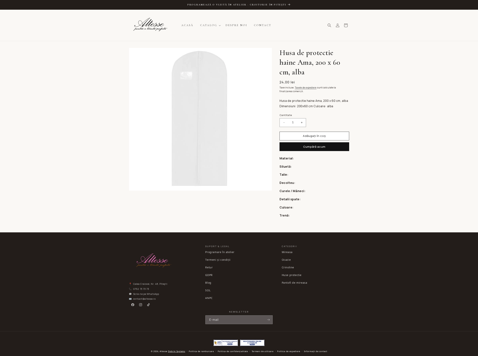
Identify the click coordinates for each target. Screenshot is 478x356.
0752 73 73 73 (141, 289)
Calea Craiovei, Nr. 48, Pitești (150, 284)
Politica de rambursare (201, 351)
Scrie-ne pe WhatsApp (146, 294)
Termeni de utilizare (263, 351)
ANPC (208, 298)
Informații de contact (315, 351)
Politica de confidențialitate (233, 351)
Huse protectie (292, 275)
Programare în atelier (220, 252)
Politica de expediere (288, 351)
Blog (208, 282)
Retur (209, 267)
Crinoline (288, 267)
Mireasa (287, 252)
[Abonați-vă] (268, 319)
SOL (207, 290)
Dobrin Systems (176, 351)
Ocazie (286, 259)
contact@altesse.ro (144, 298)
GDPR (208, 275)
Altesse (163, 351)
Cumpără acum (314, 147)
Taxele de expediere (305, 87)
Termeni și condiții (217, 259)
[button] (209, 25)
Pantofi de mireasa (294, 282)
